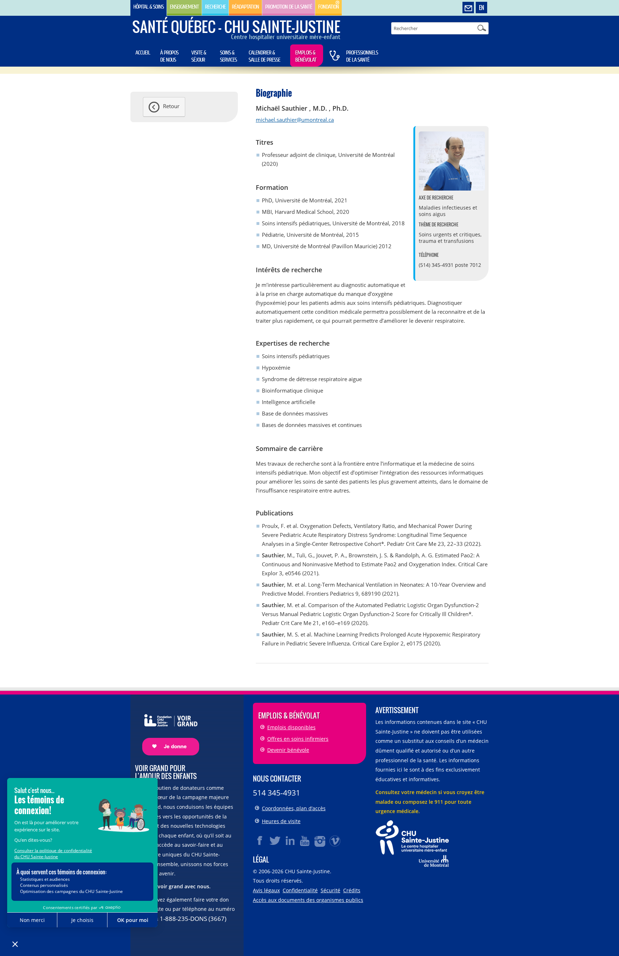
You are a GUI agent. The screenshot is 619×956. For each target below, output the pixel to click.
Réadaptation (245, 6)
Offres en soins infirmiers (297, 738)
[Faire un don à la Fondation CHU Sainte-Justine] (167, 728)
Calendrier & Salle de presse (264, 56)
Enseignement (184, 6)
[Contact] (468, 8)
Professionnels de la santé (362, 56)
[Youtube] (305, 841)
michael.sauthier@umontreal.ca (295, 119)
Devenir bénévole (288, 749)
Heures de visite (281, 821)
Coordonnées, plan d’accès (294, 808)
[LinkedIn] (290, 841)
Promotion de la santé (288, 6)
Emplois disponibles (291, 727)
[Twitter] (275, 841)
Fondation (328, 6)
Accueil (142, 52)
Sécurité (330, 890)
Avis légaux (266, 890)
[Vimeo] (335, 841)
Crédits (351, 890)
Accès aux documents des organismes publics (308, 900)
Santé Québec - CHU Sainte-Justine (236, 26)
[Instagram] (320, 841)
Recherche (215, 6)
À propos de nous (169, 56)
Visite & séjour (198, 56)
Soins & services (228, 56)
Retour (171, 106)
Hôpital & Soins (148, 6)
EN (481, 7)
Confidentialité (300, 890)
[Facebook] (260, 841)
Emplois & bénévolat (305, 56)
